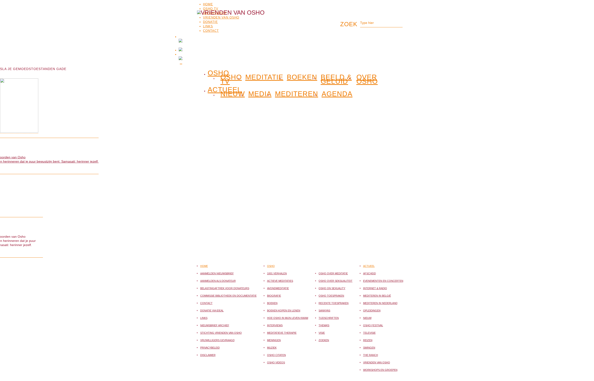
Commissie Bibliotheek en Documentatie (228, 295)
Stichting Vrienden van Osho (221, 332)
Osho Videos (276, 362)
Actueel (369, 266)
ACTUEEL (225, 89)
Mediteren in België (377, 295)
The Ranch (370, 355)
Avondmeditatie (278, 288)
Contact (206, 303)
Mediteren (296, 94)
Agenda (337, 94)
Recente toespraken (334, 303)
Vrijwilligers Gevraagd (217, 340)
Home (208, 4)
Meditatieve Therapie (282, 332)
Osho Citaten (276, 355)
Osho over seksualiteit (335, 280)
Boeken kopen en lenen (283, 310)
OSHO (218, 72)
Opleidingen (372, 310)
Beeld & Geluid (336, 79)
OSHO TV (210, 8)
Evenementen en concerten (383, 280)
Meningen (274, 340)
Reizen (367, 340)
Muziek (272, 347)
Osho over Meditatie (333, 273)
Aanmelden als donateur (218, 280)
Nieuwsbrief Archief (214, 325)
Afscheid (369, 273)
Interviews (275, 325)
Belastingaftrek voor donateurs (224, 288)
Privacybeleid (210, 347)
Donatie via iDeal (212, 310)
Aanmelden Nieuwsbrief (217, 273)
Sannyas (324, 310)
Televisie (369, 332)
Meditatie (264, 77)
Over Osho (367, 79)
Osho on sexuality (332, 288)
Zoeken (324, 340)
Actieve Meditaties (280, 280)
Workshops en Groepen (380, 369)
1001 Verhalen (277, 273)
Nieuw (232, 94)
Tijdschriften (329, 318)
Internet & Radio (375, 288)
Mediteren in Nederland (380, 303)
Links (203, 318)
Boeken (302, 77)
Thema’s (324, 325)
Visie (322, 332)
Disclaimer (208, 355)
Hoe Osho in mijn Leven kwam (287, 318)
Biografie (274, 295)
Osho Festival (373, 325)
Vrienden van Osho (376, 362)
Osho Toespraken (331, 295)
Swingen (369, 347)
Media (259, 94)
